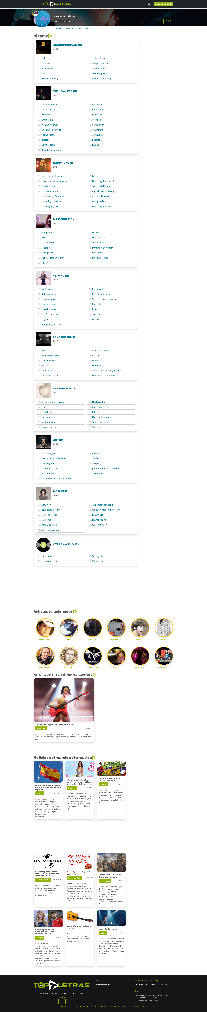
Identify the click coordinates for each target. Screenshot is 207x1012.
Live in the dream (49, 191)
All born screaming (101, 78)
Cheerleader (47, 411)
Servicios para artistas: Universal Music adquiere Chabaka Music (47, 873)
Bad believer (98, 304)
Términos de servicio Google (148, 1000)
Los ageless (47, 252)
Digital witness (48, 309)
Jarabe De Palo (74, 878)
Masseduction (48, 242)
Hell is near (46, 58)
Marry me (46, 519)
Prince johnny (48, 299)
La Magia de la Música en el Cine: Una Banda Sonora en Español (48, 787)
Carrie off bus (99, 124)
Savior (44, 262)
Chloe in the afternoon (52, 401)
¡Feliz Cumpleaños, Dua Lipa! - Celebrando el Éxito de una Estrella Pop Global (79, 782)
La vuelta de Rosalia (108, 929)
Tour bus (96, 119)
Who (43, 350)
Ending (95, 144)
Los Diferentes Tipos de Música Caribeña (109, 779)
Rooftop (45, 139)
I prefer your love (50, 314)
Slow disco (97, 252)
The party (97, 463)
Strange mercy (48, 427)
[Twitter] (67, 1001)
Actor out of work (50, 468)
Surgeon (45, 417)
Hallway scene (48, 134)
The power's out (100, 63)
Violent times (98, 58)
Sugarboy (46, 247)
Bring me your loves (51, 324)
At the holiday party (102, 196)
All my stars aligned (51, 529)
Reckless (45, 63)
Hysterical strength (101, 417)
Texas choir (97, 134)
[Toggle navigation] (37, 4)
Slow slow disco (49, 561)
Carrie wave (47, 119)
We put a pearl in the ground (106, 509)
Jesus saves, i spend (50, 509)
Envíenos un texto (163, 4)
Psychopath (98, 289)
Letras (67, 28)
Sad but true (47, 556)
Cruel (44, 407)
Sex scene (97, 104)
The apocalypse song (102, 504)
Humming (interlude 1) (52, 201)
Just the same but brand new (106, 468)
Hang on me (47, 232)
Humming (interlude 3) (103, 206)
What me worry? (100, 524)
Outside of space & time (104, 375)
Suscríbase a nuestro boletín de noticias (153, 995)
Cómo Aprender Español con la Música (78, 873)
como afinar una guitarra (79, 926)
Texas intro (97, 129)
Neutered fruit (99, 401)
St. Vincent (41, 728)
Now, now (46, 504)
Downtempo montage (52, 149)
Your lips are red (49, 514)
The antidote (98, 561)
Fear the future (99, 237)
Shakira (40, 938)
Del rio (95, 319)
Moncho (103, 784)
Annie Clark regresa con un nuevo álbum (54, 724)
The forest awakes (50, 375)
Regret (44, 319)
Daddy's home (48, 186)
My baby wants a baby (103, 191)
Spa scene (97, 114)
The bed (96, 458)
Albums (59, 28)
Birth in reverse (48, 294)
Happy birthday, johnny (52, 257)
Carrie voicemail (49, 109)
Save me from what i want (54, 458)
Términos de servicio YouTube (149, 998)
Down (95, 176)
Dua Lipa (71, 788)
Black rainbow (48, 473)
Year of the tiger (100, 422)
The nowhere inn (49, 104)
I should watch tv (100, 350)
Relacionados (84, 28)
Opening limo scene (51, 129)
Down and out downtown (54, 181)
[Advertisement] (156, 47)
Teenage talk (98, 556)
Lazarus (96, 355)
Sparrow (96, 314)
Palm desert (47, 114)
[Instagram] (64, 1001)
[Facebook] (56, 1001)
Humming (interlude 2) (103, 181)
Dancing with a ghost (102, 247)
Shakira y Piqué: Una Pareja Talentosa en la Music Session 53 (46, 931)
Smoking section (100, 257)
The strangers (48, 453)
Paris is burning (49, 524)
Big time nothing (49, 78)
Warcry (40, 793)
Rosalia (103, 933)
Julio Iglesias (105, 881)
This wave (97, 427)
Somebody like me (101, 186)
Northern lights (48, 422)
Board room (98, 109)
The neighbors (48, 463)
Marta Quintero (43, 880)
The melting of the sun (52, 196)
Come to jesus (48, 144)
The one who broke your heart (107, 370)
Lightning (97, 365)
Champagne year (100, 407)
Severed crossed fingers (104, 299)
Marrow (96, 453)
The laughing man (50, 206)
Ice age (45, 365)
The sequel (97, 473)
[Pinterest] (60, 1001)
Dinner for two (48, 360)
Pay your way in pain (51, 176)
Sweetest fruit (99, 68)
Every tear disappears (102, 294)
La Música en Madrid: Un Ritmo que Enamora (110, 876)
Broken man (47, 68)
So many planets (100, 73)
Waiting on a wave (50, 124)
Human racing (99, 519)
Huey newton (48, 304)
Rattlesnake (47, 289)
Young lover (98, 242)
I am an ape (47, 370)
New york (97, 232)
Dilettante (97, 411)
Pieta (94, 309)
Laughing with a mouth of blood (57, 478)
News (74, 28)
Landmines (97, 514)
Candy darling (99, 201)
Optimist (96, 360)
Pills (43, 237)
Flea (43, 73)
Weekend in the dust (51, 355)
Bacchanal (97, 139)
